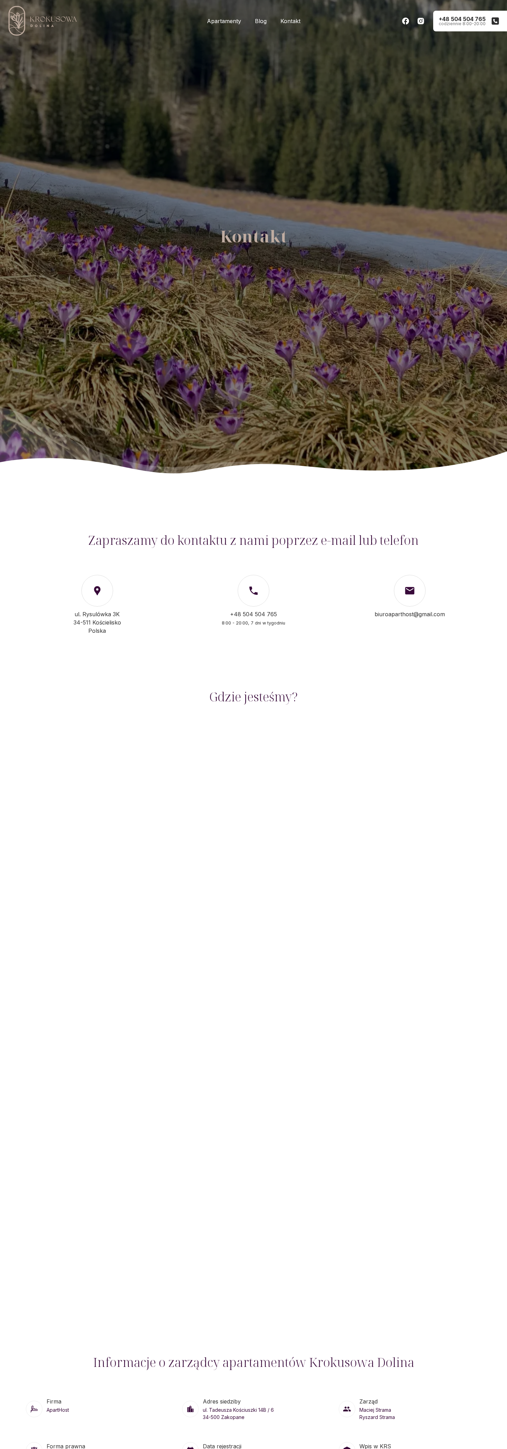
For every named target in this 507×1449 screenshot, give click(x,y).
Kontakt (290, 21)
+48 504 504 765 (253, 614)
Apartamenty (224, 21)
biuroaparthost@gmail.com (410, 614)
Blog (261, 21)
